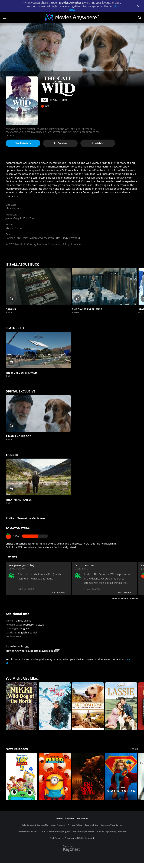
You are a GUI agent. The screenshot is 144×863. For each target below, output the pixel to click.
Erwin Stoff (29, 218)
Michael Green (14, 228)
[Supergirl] (121, 776)
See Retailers (23, 143)
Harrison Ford (13, 238)
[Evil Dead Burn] (88, 776)
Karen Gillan (53, 238)
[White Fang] (55, 706)
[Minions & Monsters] (55, 776)
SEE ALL (134, 749)
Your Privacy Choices (83, 831)
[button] (38, 286)
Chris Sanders (13, 208)
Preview (62, 143)
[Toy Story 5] (21, 776)
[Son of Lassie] (121, 706)
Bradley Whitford (71, 238)
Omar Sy (26, 238)
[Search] (139, 18)
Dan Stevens (39, 238)
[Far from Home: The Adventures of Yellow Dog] (88, 706)
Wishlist (99, 143)
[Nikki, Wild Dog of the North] (21, 706)
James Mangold (14, 218)
